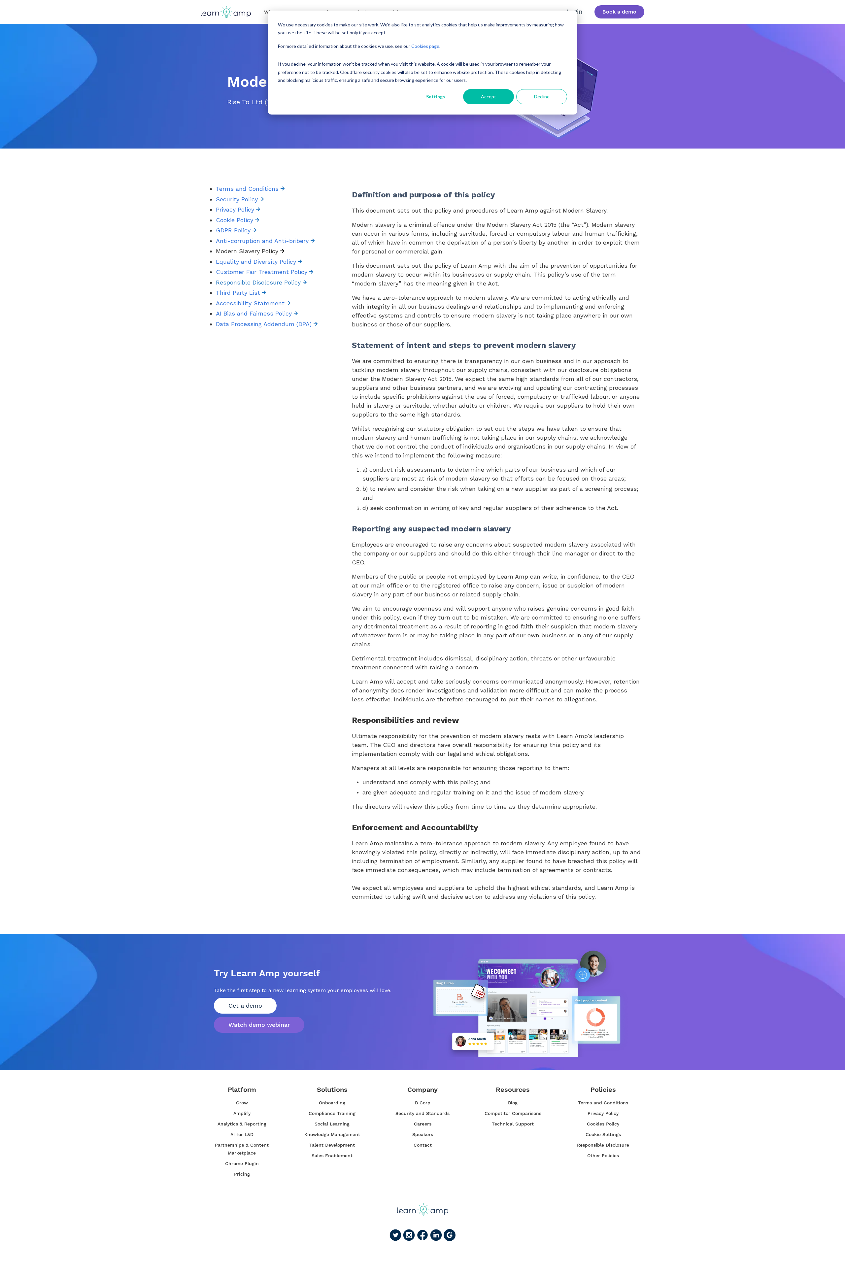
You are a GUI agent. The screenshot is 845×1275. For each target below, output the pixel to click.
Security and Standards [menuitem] (422, 1113)
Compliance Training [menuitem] (332, 1113)
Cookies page (425, 46)
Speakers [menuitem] (422, 1134)
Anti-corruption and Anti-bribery (263, 240)
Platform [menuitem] (242, 1089)
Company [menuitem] (422, 1089)
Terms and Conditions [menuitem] (603, 1102)
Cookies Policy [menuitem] (603, 1123)
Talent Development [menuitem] (332, 1145)
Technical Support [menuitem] (513, 1123)
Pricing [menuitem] (242, 1174)
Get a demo (245, 1005)
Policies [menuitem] (603, 1089)
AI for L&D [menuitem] (242, 1134)
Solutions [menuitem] (332, 1089)
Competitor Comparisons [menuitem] (513, 1113)
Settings (435, 96)
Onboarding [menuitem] (332, 1102)
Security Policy (238, 199)
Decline (542, 96)
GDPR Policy (234, 230)
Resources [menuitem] (513, 1089)
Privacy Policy (236, 209)
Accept (488, 96)
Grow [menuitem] (242, 1102)
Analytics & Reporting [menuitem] (242, 1123)
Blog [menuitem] (513, 1102)
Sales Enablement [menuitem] (332, 1155)
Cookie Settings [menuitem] (603, 1134)
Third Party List (239, 292)
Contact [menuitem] (423, 1145)
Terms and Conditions (248, 188)
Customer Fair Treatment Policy (262, 271)
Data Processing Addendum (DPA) (265, 323)
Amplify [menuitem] (242, 1113)
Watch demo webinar (259, 1024)
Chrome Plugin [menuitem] (242, 1163)
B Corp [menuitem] (422, 1102)
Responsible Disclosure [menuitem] (603, 1145)
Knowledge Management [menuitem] (332, 1134)
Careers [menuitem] (422, 1123)
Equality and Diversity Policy (257, 261)
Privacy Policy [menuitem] (603, 1113)
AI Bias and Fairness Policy (255, 313)
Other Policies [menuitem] (603, 1155)
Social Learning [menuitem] (332, 1123)
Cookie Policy (234, 220)
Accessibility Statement (251, 303)
